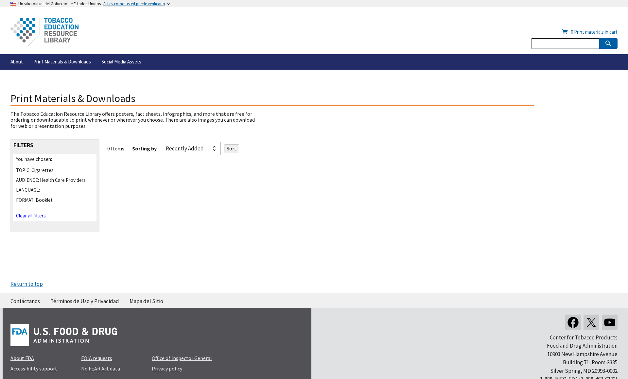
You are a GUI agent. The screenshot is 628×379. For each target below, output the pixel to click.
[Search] (608, 43)
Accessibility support (33, 368)
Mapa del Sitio (146, 301)
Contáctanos (25, 301)
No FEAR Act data (100, 368)
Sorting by (144, 148)
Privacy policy (167, 368)
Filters (23, 145)
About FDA (22, 358)
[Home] (44, 32)
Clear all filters (31, 216)
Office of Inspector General (182, 358)
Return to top (26, 283)
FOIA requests (96, 358)
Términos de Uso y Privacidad (84, 301)
